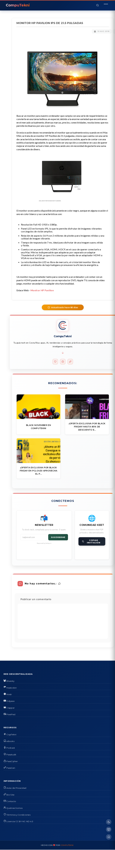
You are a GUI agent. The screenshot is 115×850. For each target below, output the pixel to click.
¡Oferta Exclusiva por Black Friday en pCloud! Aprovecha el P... (38, 470)
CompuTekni (66, 845)
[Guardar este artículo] (108, 837)
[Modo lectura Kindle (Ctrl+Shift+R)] (108, 829)
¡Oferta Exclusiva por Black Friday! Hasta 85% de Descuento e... (87, 426)
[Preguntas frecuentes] (63, 361)
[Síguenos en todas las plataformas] (70, 361)
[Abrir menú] (106, 5)
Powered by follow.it (44, 543)
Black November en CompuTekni (38, 427)
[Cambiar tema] (108, 822)
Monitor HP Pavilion (42, 290)
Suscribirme (58, 537)
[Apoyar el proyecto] (55, 361)
